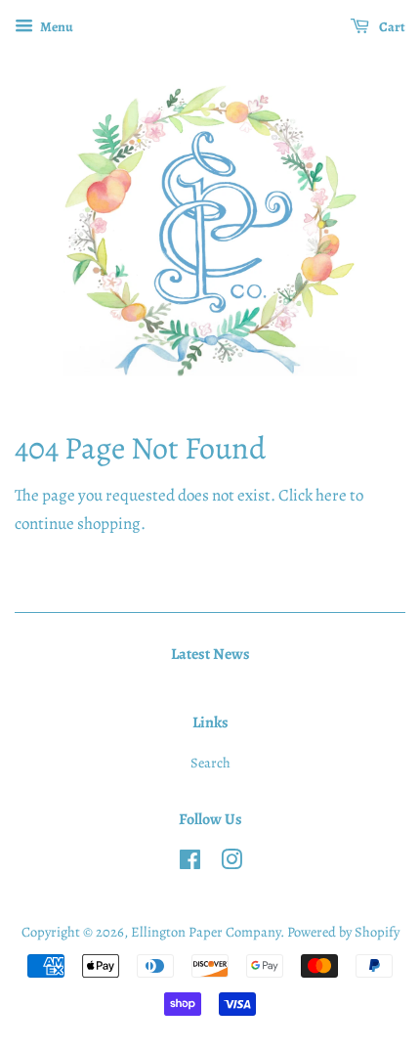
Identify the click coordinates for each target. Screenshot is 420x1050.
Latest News (210, 654)
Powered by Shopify (343, 931)
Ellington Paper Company (205, 931)
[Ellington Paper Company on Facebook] (190, 863)
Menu (55, 27)
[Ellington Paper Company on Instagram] (231, 863)
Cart (391, 27)
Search (210, 762)
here (331, 495)
